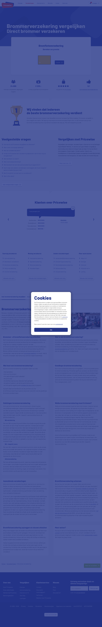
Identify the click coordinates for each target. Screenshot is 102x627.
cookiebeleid (59, 324)
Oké (51, 330)
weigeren (65, 317)
